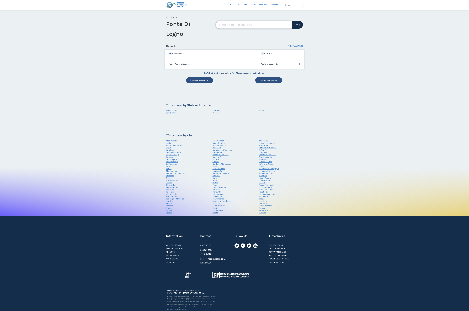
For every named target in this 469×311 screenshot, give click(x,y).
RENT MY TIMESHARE (278, 255)
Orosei (169, 182)
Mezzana (170, 175)
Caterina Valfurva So (267, 148)
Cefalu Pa (263, 150)
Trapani (169, 208)
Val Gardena (218, 210)
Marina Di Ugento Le (175, 173)
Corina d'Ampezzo (221, 155)
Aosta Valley (171, 110)
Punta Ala (217, 192)
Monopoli (263, 175)
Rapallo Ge (263, 192)
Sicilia (169, 203)
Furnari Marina (265, 162)
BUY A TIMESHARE (277, 245)
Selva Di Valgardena (221, 201)
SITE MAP (201, 293)
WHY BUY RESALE (173, 245)
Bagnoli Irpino (219, 143)
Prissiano (170, 192)
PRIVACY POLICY (174, 293)
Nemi (215, 178)
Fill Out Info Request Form (199, 80)
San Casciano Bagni (267, 194)
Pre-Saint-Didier (266, 189)
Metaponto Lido (266, 173)
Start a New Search (269, 80)
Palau (215, 185)
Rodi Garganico (219, 194)
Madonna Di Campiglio (269, 168)
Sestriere (263, 201)
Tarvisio (169, 206)
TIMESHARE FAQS (276, 262)
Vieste (215, 213)
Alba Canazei (171, 141)
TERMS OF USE (189, 293)
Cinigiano (263, 152)
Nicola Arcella (265, 178)
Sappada (262, 199)
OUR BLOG (170, 262)
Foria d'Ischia (172, 162)
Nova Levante (172, 180)
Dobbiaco (217, 159)
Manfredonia (171, 171)
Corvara (169, 157)
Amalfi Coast (218, 141)
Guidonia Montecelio (222, 164)
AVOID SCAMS (172, 259)
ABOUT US (170, 252)
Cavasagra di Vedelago (222, 150)
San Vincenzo (218, 199)
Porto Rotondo (265, 187)
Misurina (216, 175)
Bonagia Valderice (267, 143)
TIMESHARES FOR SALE (279, 259)
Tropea (262, 208)
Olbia (215, 180)
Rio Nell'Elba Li (173, 194)
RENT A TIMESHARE (277, 252)
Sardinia (216, 110)
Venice (169, 213)
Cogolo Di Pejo (172, 155)
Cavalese (170, 150)
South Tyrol (171, 113)
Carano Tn (217, 148)
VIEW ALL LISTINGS (295, 46)
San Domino (171, 196)
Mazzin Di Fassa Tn (221, 173)
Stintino (216, 203)
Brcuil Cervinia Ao (174, 145)
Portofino (170, 189)
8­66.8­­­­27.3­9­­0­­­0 (206, 250)
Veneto (215, 113)
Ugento (169, 210)
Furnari (216, 162)
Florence (262, 159)
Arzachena (263, 141)
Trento (215, 208)
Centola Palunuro (173, 152)
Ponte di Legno (219, 187)
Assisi (168, 143)
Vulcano (262, 213)
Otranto (262, 182)
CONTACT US (205, 245)
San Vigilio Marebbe (175, 199)
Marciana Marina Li (267, 171)
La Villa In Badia (266, 164)
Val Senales (264, 210)
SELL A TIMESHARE (277, 248)
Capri (168, 148)
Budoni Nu (263, 145)
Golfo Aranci (171, 164)
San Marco (217, 196)
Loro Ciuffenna (219, 168)
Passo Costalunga (267, 185)
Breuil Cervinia (219, 145)
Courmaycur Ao (265, 157)
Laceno (169, 166)
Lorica (168, 168)
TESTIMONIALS (172, 255)
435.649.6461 (206, 254)
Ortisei (215, 182)
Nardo (169, 178)
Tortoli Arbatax (265, 206)
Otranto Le (170, 185)
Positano (216, 189)
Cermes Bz (217, 152)
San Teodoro (264, 196)
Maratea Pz (217, 171)
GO (297, 25)
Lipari (261, 166)
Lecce (215, 166)
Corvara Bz (217, 157)
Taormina (263, 203)
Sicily (261, 110)
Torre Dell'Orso (219, 206)
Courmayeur (171, 159)
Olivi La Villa (264, 180)
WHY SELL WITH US (174, 248)
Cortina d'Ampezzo (267, 155)
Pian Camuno (172, 187)
